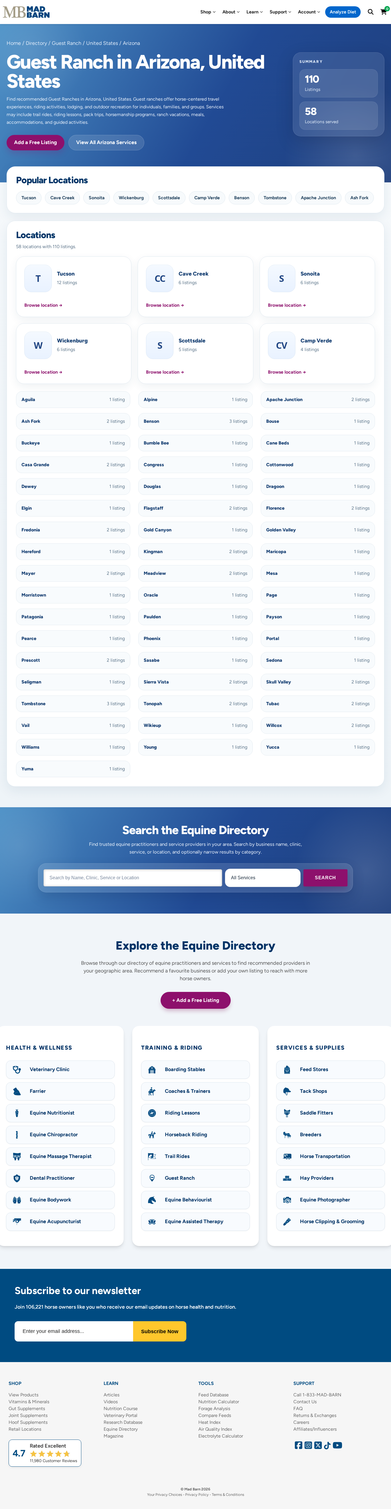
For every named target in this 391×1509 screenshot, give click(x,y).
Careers (301, 1422)
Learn (252, 12)
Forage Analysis (214, 1408)
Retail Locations (25, 1429)
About (228, 12)
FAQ (298, 1408)
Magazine (113, 1436)
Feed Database (213, 1395)
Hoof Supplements (28, 1422)
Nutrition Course (121, 1408)
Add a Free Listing (35, 142)
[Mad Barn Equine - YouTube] (335, 1447)
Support (278, 12)
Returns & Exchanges (314, 1415)
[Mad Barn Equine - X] (317, 1447)
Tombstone (275, 197)
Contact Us (305, 1401)
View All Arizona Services (106, 142)
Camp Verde (207, 197)
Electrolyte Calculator (220, 1436)
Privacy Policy (197, 1494)
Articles (111, 1395)
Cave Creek (62, 197)
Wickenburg (131, 197)
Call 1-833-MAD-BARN (317, 1395)
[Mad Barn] (26, 12)
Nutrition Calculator (218, 1401)
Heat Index (209, 1422)
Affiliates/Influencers (315, 1429)
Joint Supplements (28, 1415)
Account (307, 12)
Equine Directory (121, 1429)
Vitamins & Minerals (29, 1401)
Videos (111, 1401)
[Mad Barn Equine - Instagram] (307, 1447)
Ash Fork (359, 197)
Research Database (123, 1422)
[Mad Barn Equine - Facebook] (297, 1447)
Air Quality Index (215, 1429)
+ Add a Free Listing (195, 1000)
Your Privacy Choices (164, 1494)
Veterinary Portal (120, 1415)
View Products (23, 1395)
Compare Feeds (214, 1415)
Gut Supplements (27, 1408)
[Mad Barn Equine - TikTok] (326, 1447)
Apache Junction (318, 197)
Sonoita (96, 197)
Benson (241, 197)
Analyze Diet (343, 12)
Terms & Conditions (228, 1494)
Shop (205, 12)
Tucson (28, 197)
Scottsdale (169, 197)
